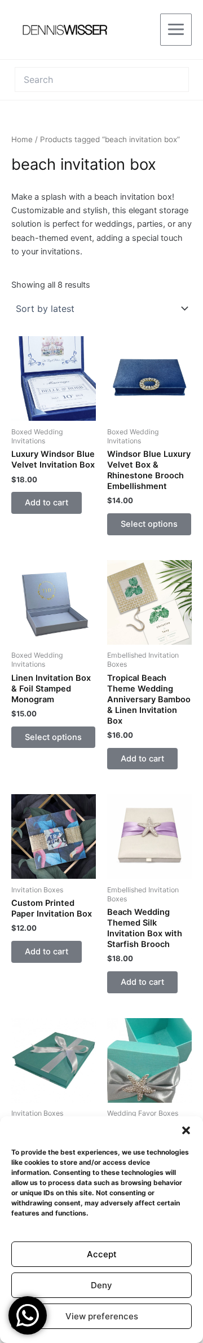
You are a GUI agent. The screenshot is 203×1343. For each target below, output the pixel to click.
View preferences (101, 1316)
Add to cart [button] (46, 502)
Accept (102, 1254)
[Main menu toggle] (176, 29)
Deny (101, 1285)
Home (22, 139)
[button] (186, 1130)
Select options (149, 524)
